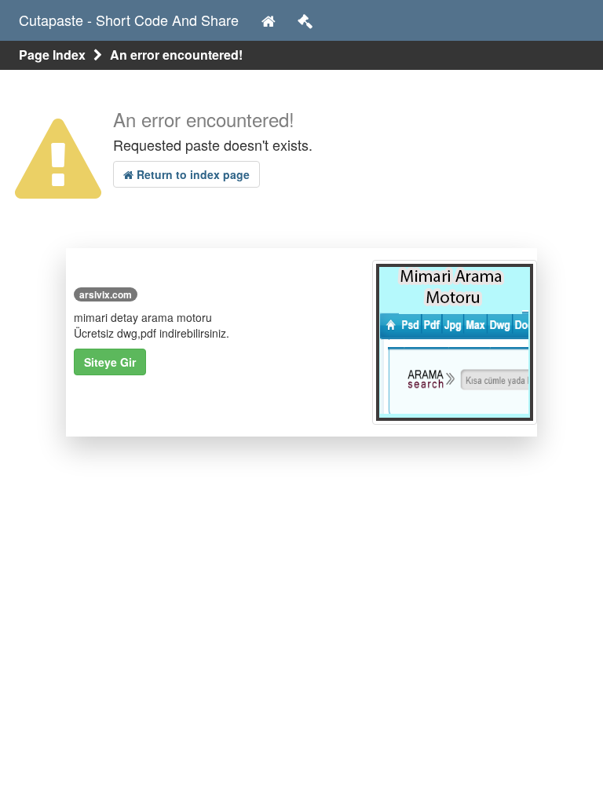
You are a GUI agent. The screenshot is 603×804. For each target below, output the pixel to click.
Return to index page (191, 174)
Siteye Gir (110, 362)
